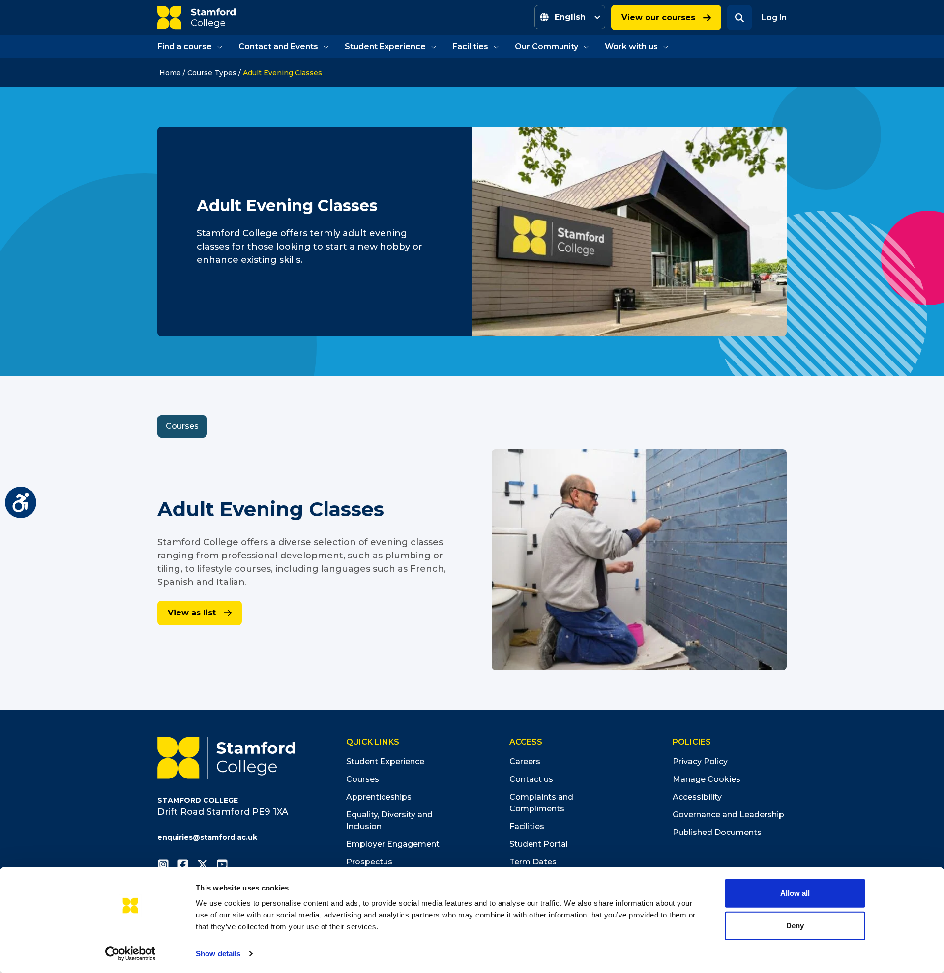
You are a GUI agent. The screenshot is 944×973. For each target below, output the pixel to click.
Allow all (795, 893)
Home (170, 72)
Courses (362, 779)
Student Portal (538, 844)
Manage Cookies (706, 779)
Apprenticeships (379, 797)
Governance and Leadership (728, 814)
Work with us (631, 46)
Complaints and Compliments (541, 802)
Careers (524, 761)
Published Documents (717, 832)
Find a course (184, 46)
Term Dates (533, 861)
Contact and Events (278, 46)
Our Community (546, 46)
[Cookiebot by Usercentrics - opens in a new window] (131, 953)
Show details (218, 953)
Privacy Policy (700, 761)
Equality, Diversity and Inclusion (389, 820)
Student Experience (385, 46)
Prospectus (369, 861)
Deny (795, 925)
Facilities (470, 46)
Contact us (531, 779)
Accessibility (697, 797)
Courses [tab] (182, 426)
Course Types (211, 72)
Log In (774, 17)
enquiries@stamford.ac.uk (207, 837)
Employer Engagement (393, 844)
